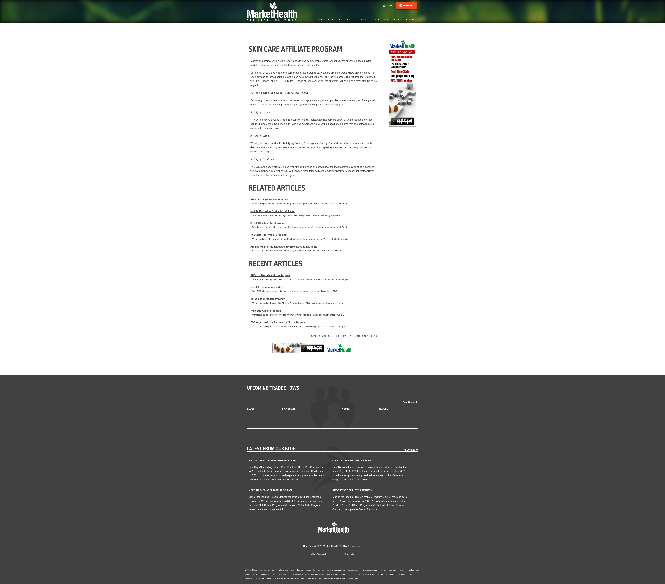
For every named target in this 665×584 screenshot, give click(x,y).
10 (348, 336)
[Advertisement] (402, 182)
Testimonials (392, 19)
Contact (412, 19)
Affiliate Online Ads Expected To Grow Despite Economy (283, 246)
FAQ (376, 19)
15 (365, 336)
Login (388, 5)
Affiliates (334, 19)
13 (358, 336)
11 (351, 336)
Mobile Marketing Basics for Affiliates (272, 211)
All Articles (409, 449)
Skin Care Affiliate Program (294, 92)
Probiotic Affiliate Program (265, 310)
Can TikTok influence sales (266, 287)
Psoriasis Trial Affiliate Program (268, 234)
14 (361, 336)
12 (354, 336)
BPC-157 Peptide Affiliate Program (270, 275)
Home (319, 19)
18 (375, 336)
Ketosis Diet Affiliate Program (267, 298)
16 (368, 336)
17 (372, 336)
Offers (350, 19)
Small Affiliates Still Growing (267, 223)
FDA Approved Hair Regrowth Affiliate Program (277, 322)
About (364, 19)
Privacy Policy (349, 554)
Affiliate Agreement (318, 554)
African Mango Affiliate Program (269, 199)
